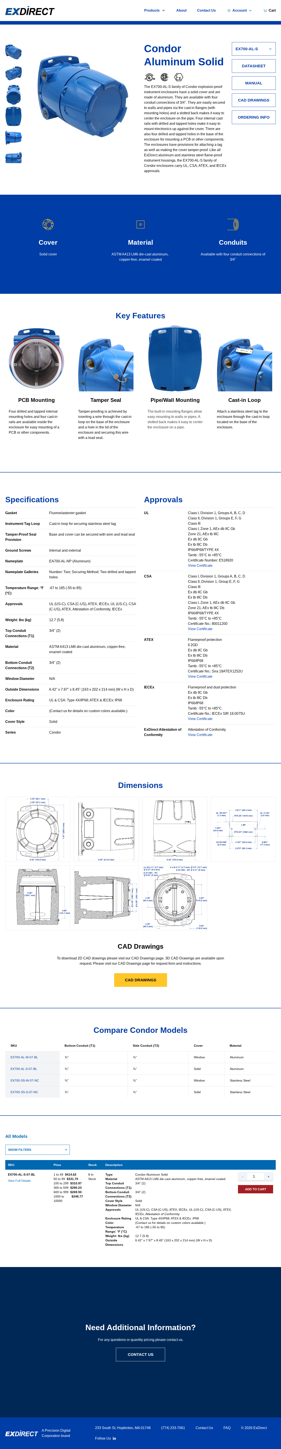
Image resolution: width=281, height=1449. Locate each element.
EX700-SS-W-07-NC (25, 1080)
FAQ (227, 1428)
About (181, 10)
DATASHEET (254, 66)
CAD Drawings (253, 100)
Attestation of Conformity (207, 729)
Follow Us (103, 1438)
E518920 (226, 560)
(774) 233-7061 (173, 1428)
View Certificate (200, 565)
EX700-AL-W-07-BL (24, 1057)
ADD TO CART (255, 1189)
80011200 (219, 624)
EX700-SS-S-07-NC (24, 1092)
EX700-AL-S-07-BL (24, 1069)
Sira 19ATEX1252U (227, 671)
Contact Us (206, 10)
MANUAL (253, 83)
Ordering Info (254, 117)
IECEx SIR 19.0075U (228, 713)
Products (152, 10)
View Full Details (19, 1180)
